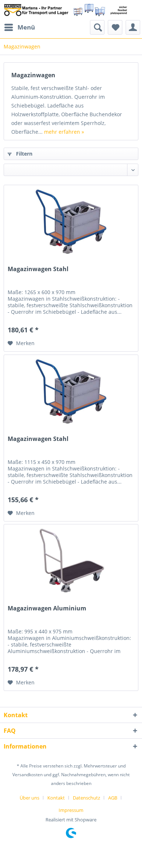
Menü (26, 27)
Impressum (71, 810)
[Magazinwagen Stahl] (71, 221)
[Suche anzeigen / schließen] (97, 27)
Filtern (23, 153)
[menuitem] (19, 27)
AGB (112, 797)
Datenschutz (86, 797)
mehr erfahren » (64, 131)
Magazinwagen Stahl (38, 269)
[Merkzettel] (115, 27)
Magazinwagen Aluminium (47, 608)
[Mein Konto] (133, 27)
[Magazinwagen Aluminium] (71, 561)
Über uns (29, 797)
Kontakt (56, 797)
